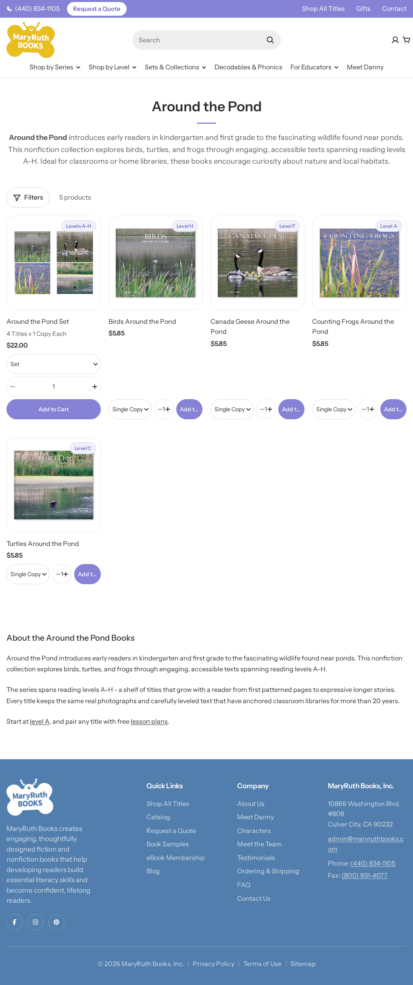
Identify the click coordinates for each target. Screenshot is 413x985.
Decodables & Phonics (248, 67)
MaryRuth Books (146, 964)
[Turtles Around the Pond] (53, 485)
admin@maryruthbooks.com (366, 844)
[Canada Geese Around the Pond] (258, 263)
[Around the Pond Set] (53, 263)
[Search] (270, 40)
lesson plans (149, 721)
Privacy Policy (213, 964)
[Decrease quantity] (12, 387)
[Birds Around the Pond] (155, 263)
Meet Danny (365, 67)
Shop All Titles (323, 8)
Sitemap (303, 964)
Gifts (363, 8)
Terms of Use (262, 964)
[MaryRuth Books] (29, 797)
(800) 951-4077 (365, 875)
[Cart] (407, 40)
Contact (394, 8)
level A (40, 721)
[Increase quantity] (95, 387)
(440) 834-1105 (372, 863)
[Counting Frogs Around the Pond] (359, 263)
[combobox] (206, 40)
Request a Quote (97, 8)
